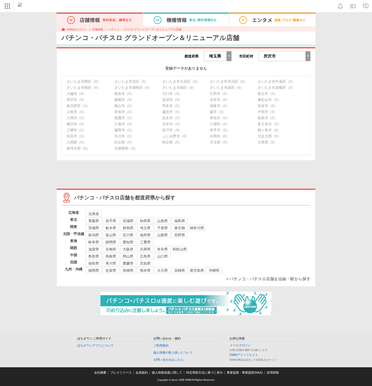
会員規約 (142, 372)
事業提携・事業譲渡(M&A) (245, 372)
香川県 (111, 263)
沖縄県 (214, 270)
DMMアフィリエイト (244, 355)
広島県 (145, 256)
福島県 (179, 221)
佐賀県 (111, 270)
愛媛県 (128, 263)
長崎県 (128, 270)
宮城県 (128, 221)
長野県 (179, 235)
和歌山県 (180, 249)
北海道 (93, 214)
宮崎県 (179, 270)
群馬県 (128, 228)
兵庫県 (145, 249)
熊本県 (145, 270)
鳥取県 (93, 256)
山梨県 (162, 235)
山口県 (162, 256)
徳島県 (93, 263)
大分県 (162, 270)
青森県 (93, 221)
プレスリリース (121, 372)
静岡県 (111, 242)
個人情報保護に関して (167, 372)
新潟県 (93, 235)
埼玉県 (145, 228)
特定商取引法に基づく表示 (204, 372)
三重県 (145, 242)
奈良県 (162, 249)
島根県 (111, 256)
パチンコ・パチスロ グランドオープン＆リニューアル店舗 (144, 29)
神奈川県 (197, 228)
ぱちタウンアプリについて (95, 345)
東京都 (179, 228)
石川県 (128, 235)
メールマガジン (240, 345)
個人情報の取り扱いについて (173, 352)
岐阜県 (93, 242)
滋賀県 (93, 249)
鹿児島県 (197, 270)
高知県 (145, 263)
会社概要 (100, 372)
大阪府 (128, 249)
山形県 (162, 221)
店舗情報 (97, 29)
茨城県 (93, 228)
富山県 (111, 235)
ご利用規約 (161, 345)
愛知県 (128, 242)
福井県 (145, 235)
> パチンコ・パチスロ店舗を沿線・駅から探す (268, 279)
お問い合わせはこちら (168, 359)
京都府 (111, 249)
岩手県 (111, 221)
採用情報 (273, 372)
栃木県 (111, 228)
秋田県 (145, 221)
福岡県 (93, 270)
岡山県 (128, 256)
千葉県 (162, 228)
